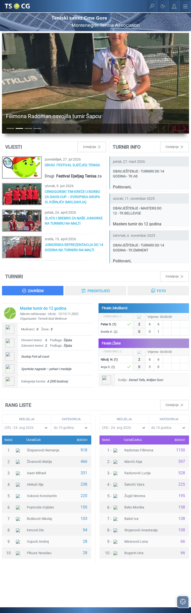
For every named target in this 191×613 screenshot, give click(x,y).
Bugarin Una (133, 553)
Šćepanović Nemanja (43, 450)
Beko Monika (134, 507)
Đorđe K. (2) (109, 332)
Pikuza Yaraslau (39, 553)
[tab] (32, 290)
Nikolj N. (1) (109, 359)
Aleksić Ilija (35, 484)
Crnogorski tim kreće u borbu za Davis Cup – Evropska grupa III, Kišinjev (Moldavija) (72, 197)
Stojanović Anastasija (141, 530)
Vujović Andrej (38, 542)
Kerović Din (35, 530)
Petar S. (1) (108, 324)
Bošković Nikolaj (39, 519)
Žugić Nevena (134, 496)
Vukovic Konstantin (42, 496)
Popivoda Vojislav (40, 507)
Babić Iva (131, 519)
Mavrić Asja (133, 462)
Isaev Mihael (36, 473)
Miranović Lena (136, 542)
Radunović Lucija (137, 473)
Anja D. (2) (108, 367)
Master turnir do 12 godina (43, 308)
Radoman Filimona (138, 450)
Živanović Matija (39, 462)
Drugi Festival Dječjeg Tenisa (72, 165)
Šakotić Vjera (134, 484)
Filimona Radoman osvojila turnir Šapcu (53, 116)
